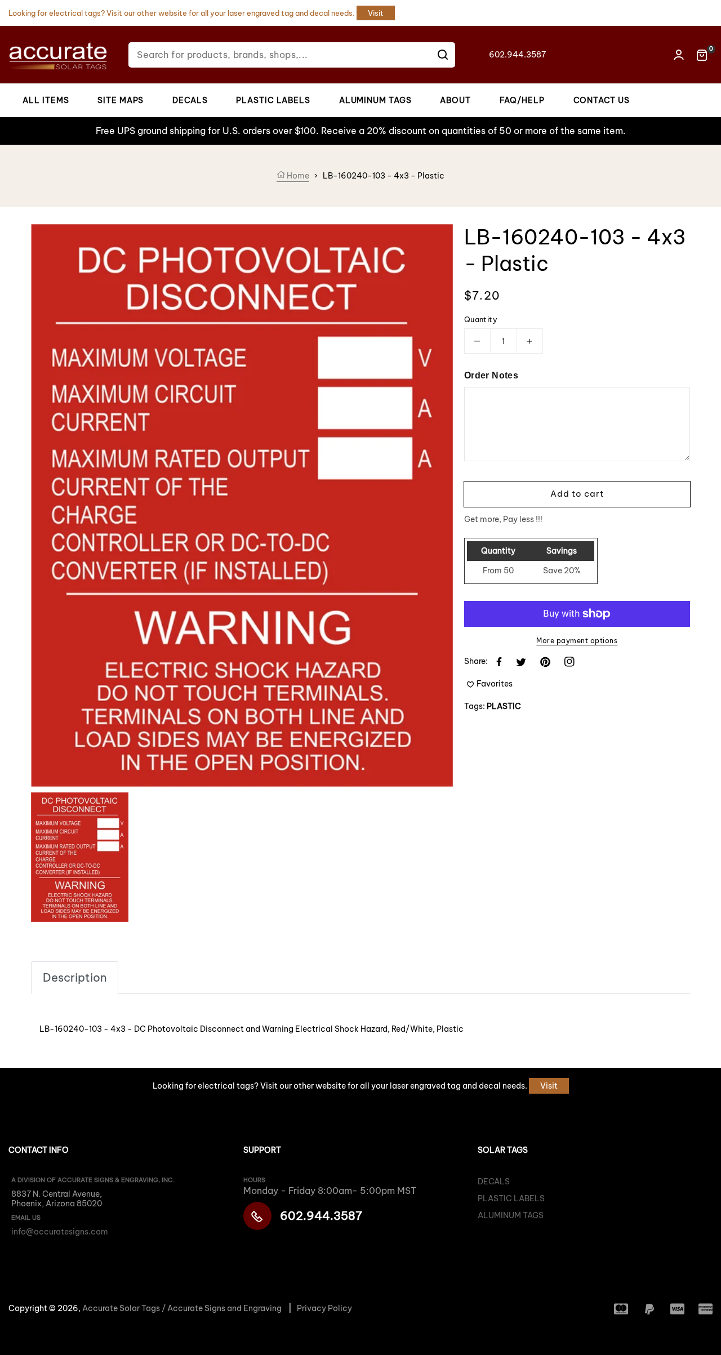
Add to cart (577, 493)
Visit (376, 12)
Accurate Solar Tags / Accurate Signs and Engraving (182, 1308)
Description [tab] (74, 977)
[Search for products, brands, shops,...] (442, 55)
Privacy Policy (324, 1308)
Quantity (480, 319)
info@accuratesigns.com (59, 1232)
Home (297, 176)
